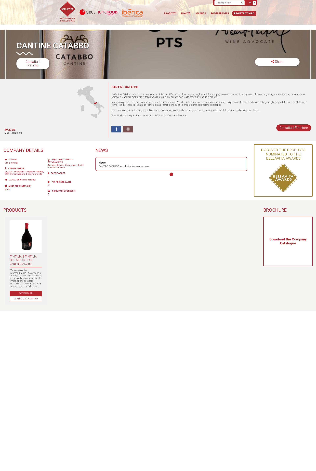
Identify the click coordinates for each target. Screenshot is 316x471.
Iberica (141, 12)
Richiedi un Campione (26, 298)
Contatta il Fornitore (33, 63)
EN (250, 3)
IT (254, 3)
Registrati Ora (244, 13)
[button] (171, 174)
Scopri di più (26, 293)
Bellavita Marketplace (67, 12)
